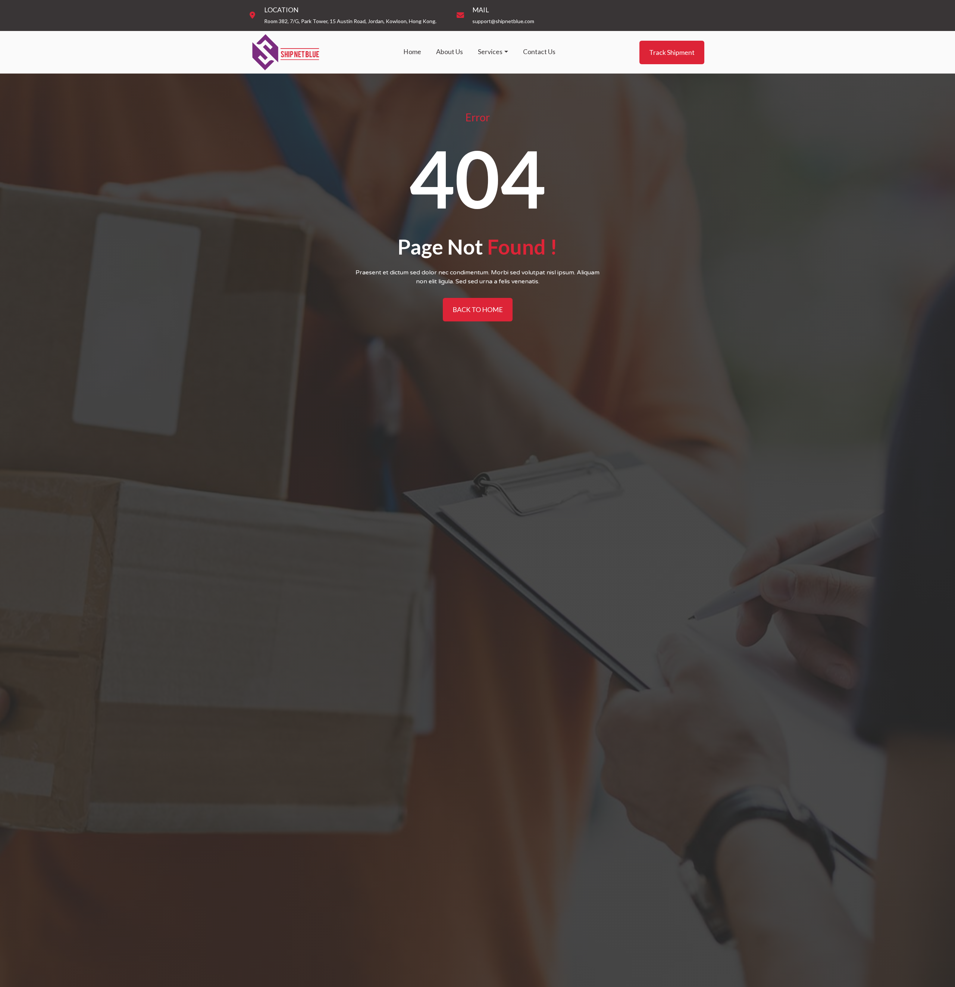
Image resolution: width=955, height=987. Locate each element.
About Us (449, 52)
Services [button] (490, 52)
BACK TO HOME (478, 309)
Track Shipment (672, 52)
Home (412, 52)
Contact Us (539, 52)
